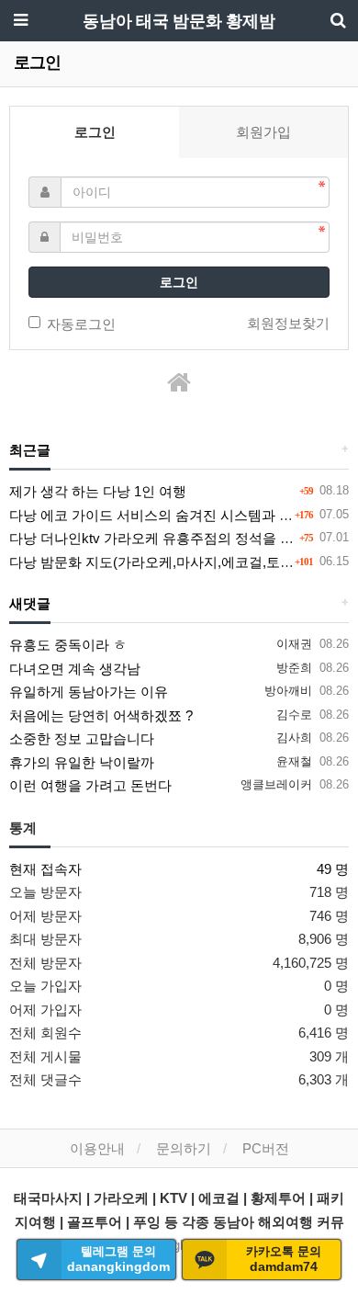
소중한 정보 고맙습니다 (81, 738)
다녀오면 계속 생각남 (74, 668)
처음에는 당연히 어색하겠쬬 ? (101, 715)
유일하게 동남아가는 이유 (88, 691)
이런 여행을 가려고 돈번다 (90, 785)
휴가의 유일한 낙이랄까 (81, 762)
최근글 (29, 450)
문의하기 (183, 1148)
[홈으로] (179, 383)
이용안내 (97, 1148)
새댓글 (29, 604)
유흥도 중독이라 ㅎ (68, 645)
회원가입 (263, 132)
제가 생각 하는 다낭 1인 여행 (97, 491)
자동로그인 (81, 324)
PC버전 (265, 1148)
